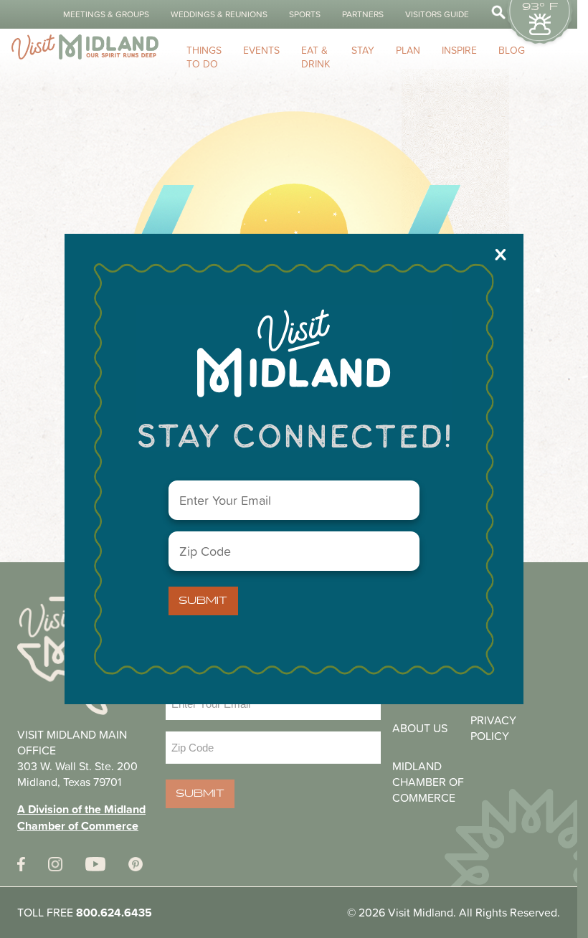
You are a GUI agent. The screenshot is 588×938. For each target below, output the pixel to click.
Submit (203, 600)
